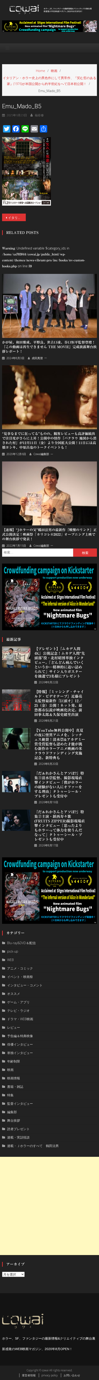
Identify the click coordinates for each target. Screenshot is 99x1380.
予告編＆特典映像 (20, 1036)
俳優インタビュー (20, 1044)
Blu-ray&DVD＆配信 (21, 943)
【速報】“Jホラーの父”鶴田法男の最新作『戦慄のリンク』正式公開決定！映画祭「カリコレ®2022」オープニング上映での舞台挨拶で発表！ (49, 534)
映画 (10, 1069)
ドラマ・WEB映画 (20, 1019)
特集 (10, 1095)
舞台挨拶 (13, 1120)
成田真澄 (37, 358)
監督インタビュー (20, 1103)
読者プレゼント (18, 1129)
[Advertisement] (49, 1206)
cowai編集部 (41, 454)
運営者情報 (29, 1375)
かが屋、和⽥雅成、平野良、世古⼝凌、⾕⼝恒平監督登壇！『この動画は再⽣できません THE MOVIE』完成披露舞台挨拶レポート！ (49, 347)
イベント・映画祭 (20, 977)
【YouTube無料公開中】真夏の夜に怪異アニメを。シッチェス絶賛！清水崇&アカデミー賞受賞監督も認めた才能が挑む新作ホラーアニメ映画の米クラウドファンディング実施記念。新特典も (59, 744)
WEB (10, 960)
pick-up (12, 951)
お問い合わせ (72, 1375)
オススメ (13, 993)
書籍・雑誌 (15, 1086)
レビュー (13, 1027)
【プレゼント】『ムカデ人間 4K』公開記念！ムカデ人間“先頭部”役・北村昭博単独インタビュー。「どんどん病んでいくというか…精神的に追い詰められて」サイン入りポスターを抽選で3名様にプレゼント (59, 662)
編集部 (12, 1112)
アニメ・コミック (20, 968)
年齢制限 (13, 1061)
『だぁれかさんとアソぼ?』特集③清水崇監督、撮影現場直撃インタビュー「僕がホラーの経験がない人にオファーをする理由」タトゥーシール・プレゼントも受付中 (59, 784)
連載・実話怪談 (18, 1137)
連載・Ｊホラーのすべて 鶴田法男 (33, 1146)
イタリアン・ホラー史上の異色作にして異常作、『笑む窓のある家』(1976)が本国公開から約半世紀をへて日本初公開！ (17, 217)
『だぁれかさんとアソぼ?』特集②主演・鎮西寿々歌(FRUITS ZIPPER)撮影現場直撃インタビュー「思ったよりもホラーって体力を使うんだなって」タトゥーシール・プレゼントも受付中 (59, 825)
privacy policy (49, 1375)
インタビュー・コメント (25, 985)
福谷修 (39, 115)
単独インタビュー (20, 1053)
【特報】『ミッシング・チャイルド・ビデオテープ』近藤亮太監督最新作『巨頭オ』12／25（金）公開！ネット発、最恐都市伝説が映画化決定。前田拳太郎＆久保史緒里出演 (59, 703)
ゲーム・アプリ (18, 1002)
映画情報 (13, 1078)
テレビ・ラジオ (18, 1010)
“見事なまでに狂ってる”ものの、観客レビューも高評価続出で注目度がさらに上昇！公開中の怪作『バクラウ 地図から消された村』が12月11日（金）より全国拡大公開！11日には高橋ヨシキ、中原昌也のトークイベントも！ (49, 440)
